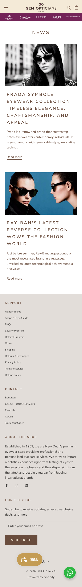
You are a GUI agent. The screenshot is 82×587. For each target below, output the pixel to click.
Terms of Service (14, 368)
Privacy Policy (13, 362)
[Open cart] (76, 7)
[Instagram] (16, 485)
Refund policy (13, 375)
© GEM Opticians (41, 571)
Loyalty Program (14, 330)
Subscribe (21, 540)
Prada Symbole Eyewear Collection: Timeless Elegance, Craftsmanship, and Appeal (39, 108)
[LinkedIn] (26, 485)
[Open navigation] (6, 7)
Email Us (10, 410)
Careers (9, 416)
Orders (9, 343)
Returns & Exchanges (17, 356)
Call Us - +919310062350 (20, 404)
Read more (14, 157)
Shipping (10, 349)
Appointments (13, 311)
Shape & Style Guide (16, 318)
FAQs (8, 324)
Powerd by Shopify (41, 577)
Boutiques (11, 397)
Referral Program (14, 337)
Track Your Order (14, 423)
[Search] (69, 7)
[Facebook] (6, 485)
